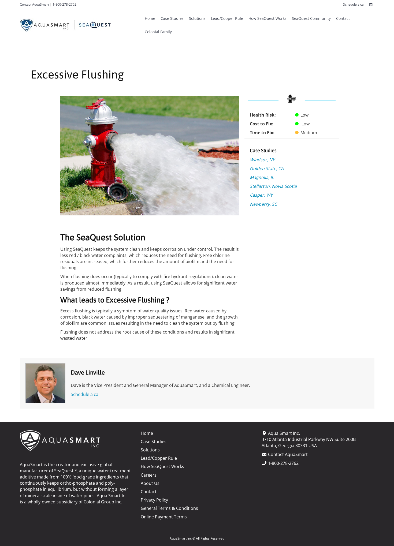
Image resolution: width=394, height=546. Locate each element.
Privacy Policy (154, 500)
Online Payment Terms (164, 517)
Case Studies (172, 18)
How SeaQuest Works (267, 18)
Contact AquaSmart (34, 4)
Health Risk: (263, 115)
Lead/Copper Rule (227, 18)
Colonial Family (158, 31)
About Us (150, 483)
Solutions (197, 18)
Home (150, 18)
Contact (343, 18)
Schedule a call (354, 4)
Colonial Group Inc (102, 502)
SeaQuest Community (311, 18)
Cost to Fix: (261, 124)
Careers (149, 475)
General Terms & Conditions (169, 508)
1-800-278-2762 (64, 4)
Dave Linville (88, 372)
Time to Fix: (262, 133)
